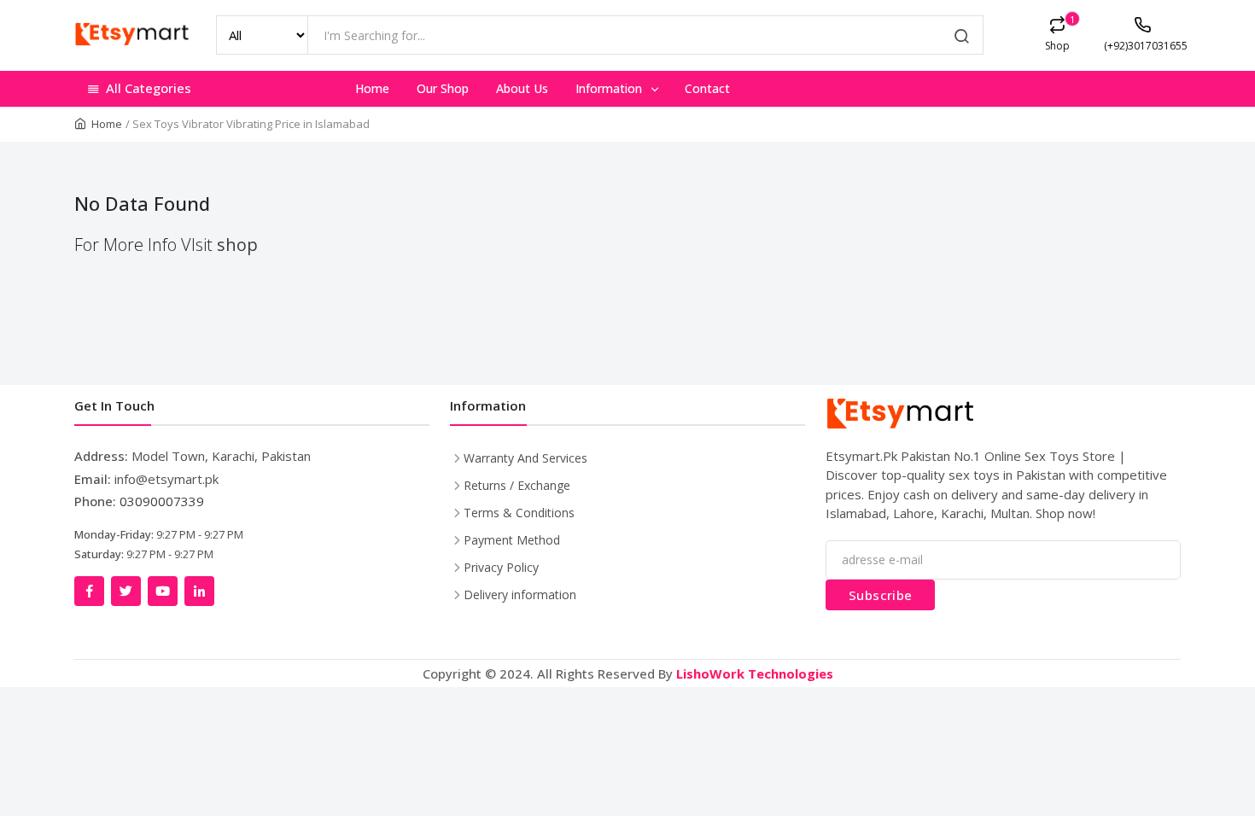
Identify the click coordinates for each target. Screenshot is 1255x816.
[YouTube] (163, 591)
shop (237, 244)
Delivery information (520, 594)
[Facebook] (89, 591)
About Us (522, 88)
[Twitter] (126, 591)
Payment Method (512, 540)
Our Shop (443, 88)
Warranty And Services (525, 458)
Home (372, 88)
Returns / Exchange (517, 485)
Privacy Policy (501, 567)
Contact (707, 88)
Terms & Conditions (519, 512)
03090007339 (162, 501)
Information (610, 88)
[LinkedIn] (199, 591)
